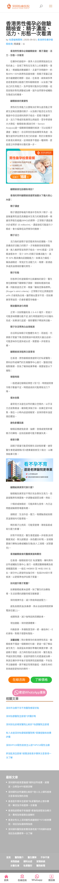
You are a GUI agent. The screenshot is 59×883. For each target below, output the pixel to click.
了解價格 (41, 679)
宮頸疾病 (40, 861)
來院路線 (15, 861)
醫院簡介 (19, 857)
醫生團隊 (32, 857)
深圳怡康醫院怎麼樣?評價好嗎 (21, 716)
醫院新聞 (40, 865)
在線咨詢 (19, 679)
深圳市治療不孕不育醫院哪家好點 (22, 708)
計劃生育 (15, 865)
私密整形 (27, 865)
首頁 (8, 857)
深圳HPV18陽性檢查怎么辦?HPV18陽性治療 (28, 745)
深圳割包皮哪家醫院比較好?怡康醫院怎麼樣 (27, 724)
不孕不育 (45, 857)
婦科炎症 (27, 861)
